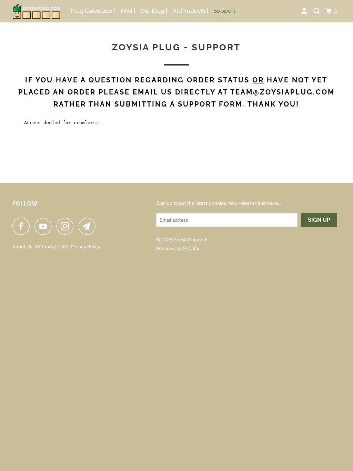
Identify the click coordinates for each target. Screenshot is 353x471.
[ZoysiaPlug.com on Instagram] (67, 226)
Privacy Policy (85, 247)
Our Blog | (153, 10)
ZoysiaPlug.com (190, 240)
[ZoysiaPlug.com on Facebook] (22, 226)
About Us (22, 247)
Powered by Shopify (177, 248)
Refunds (45, 247)
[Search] (317, 11)
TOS (63, 247)
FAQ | (128, 10)
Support (224, 10)
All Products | (190, 10)
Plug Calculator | (93, 10)
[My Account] (305, 11)
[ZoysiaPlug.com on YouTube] (44, 226)
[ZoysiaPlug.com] (36, 11)
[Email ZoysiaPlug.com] (89, 226)
